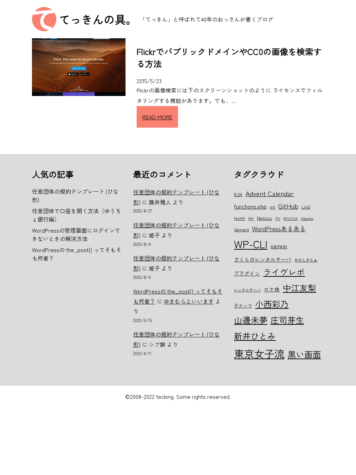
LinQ (305, 206)
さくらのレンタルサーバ (262, 259)
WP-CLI (250, 243)
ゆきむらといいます (189, 301)
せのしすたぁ (305, 260)
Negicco (264, 218)
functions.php (250, 206)
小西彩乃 (272, 304)
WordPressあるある (279, 228)
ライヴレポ (284, 272)
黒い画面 (304, 354)
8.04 (238, 194)
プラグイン (247, 273)
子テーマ (243, 305)
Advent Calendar (269, 193)
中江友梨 (299, 288)
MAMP (239, 218)
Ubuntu (307, 218)
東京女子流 (259, 353)
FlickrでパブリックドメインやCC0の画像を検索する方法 (229, 57)
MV (251, 218)
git (272, 206)
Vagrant (241, 229)
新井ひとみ (255, 336)
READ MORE (157, 117)
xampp (278, 246)
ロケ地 (272, 289)
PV (277, 218)
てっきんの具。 (98, 19)
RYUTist (290, 218)
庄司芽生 (287, 320)
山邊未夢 (250, 320)
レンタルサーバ (247, 289)
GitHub (288, 205)
